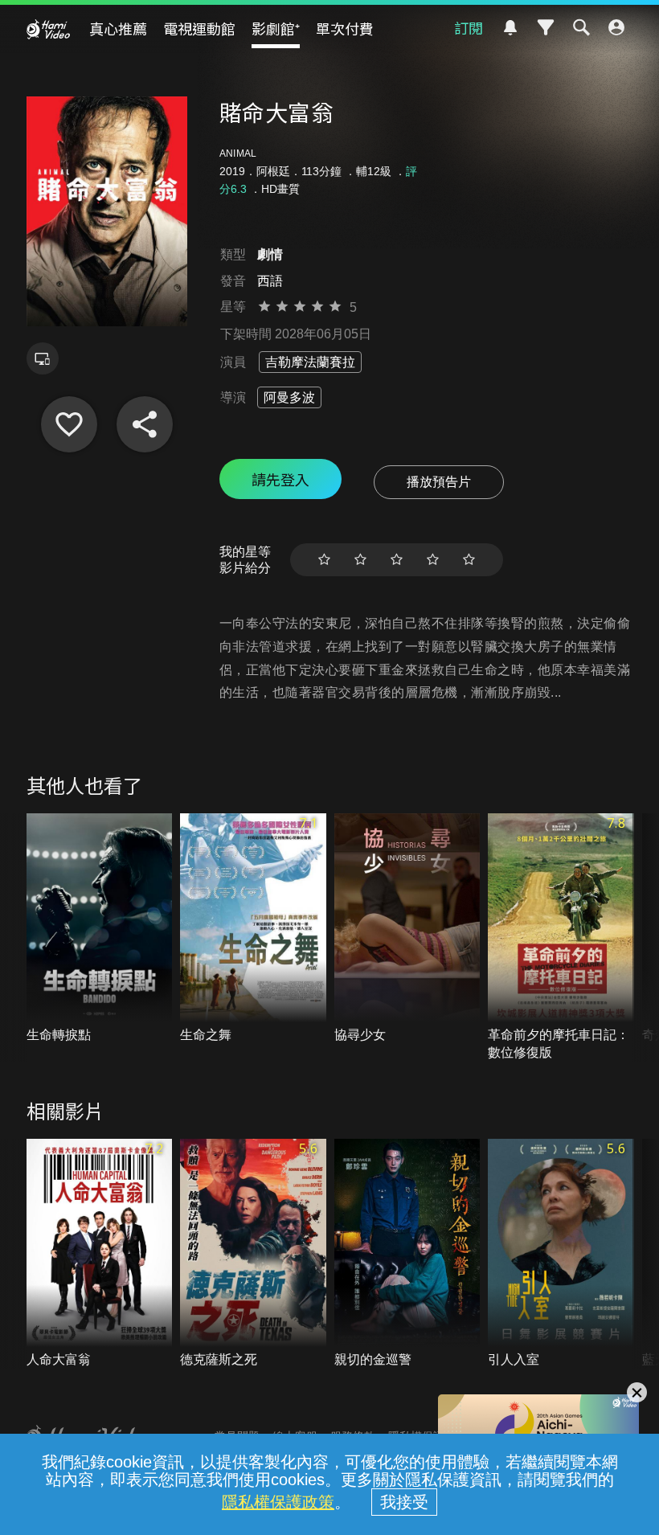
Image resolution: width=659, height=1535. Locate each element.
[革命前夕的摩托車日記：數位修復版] (561, 937)
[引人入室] (561, 1254)
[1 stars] (324, 559)
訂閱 (468, 27)
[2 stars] (360, 559)
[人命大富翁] (100, 1254)
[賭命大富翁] (69, 424)
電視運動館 (199, 28)
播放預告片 (439, 482)
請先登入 (280, 479)
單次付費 (345, 28)
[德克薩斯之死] (253, 1254)
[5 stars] (469, 559)
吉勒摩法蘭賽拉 (310, 362)
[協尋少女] (407, 928)
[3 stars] (397, 559)
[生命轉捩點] (100, 928)
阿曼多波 (289, 397)
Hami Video (48, 29)
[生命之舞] (253, 928)
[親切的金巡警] (407, 1254)
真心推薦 (118, 28)
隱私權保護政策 (278, 1502)
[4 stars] (433, 559)
